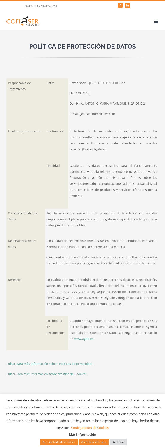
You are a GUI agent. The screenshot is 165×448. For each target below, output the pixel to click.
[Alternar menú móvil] (156, 21)
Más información (82, 434)
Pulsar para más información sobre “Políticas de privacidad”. (49, 364)
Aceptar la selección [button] (93, 442)
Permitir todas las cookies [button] (58, 442)
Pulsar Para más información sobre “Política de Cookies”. (46, 374)
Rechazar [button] (118, 442)
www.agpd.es (83, 339)
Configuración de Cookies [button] (90, 427)
